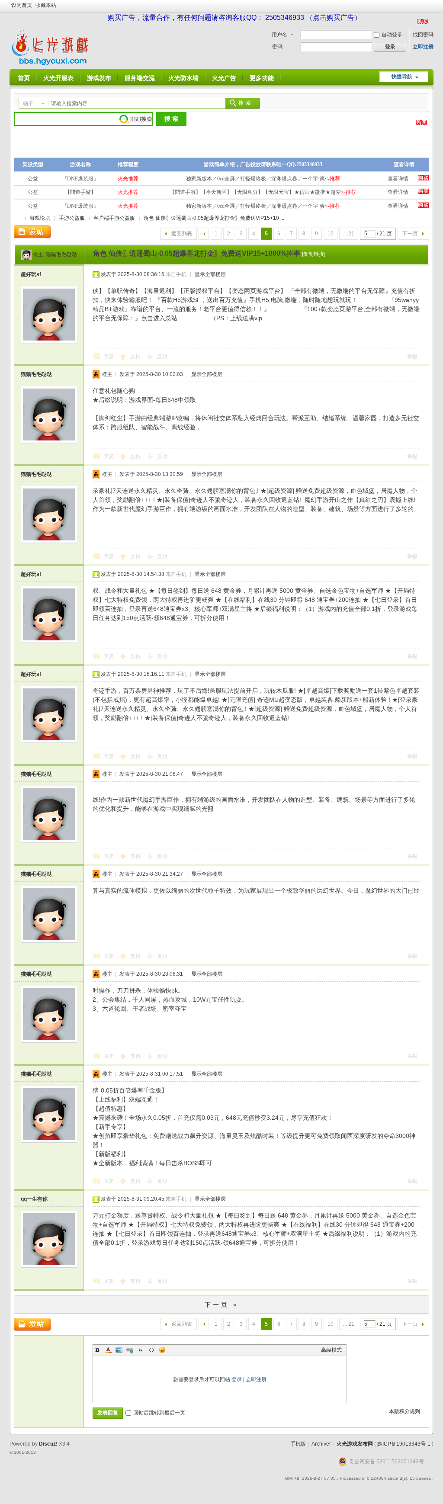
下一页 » (222, 1304)
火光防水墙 (183, 77)
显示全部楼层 (210, 274)
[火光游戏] (52, 64)
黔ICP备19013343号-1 (403, 1444)
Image (119, 1350)
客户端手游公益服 (114, 218)
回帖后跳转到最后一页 (159, 1413)
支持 (136, 357)
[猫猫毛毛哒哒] (26, 254)
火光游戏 (17, 218)
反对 (162, 357)
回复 (108, 357)
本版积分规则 (404, 1411)
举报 (412, 357)
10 (330, 234)
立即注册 (423, 47)
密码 (277, 47)
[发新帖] (32, 231)
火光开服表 (58, 77)
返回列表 (181, 234)
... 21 (348, 234)
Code (151, 1350)
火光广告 (224, 77)
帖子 (28, 103)
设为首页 (21, 5)
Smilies (162, 1350)
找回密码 (423, 35)
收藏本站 (45, 5)
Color (108, 1350)
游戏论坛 (39, 218)
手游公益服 (72, 218)
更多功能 (262, 77)
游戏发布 (99, 77)
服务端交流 (140, 77)
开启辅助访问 (431, 6)
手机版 (298, 1444)
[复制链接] (313, 254)
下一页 (410, 234)
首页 (24, 77)
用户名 (279, 35)
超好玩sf (31, 274)
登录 (236, 1379)
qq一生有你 (34, 1199)
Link (129, 1350)
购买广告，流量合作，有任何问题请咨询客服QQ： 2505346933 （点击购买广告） (234, 17)
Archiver (321, 1444)
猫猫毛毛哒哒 (61, 254)
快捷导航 (402, 77)
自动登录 (392, 35)
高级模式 (331, 1350)
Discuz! (48, 1444)
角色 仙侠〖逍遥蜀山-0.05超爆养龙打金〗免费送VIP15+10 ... (214, 218)
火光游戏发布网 (355, 1444)
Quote (140, 1350)
